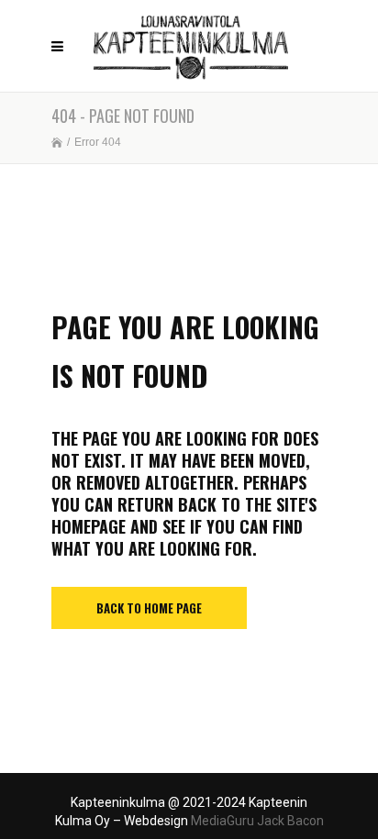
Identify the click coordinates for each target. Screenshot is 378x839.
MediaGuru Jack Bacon (257, 820)
